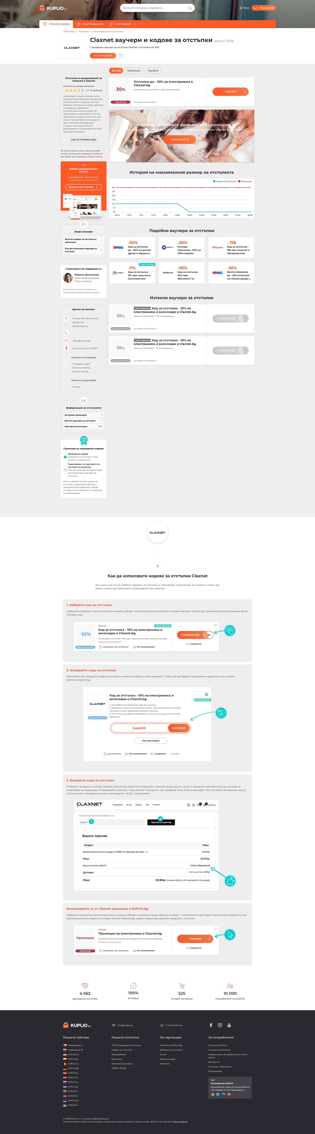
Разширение (215, 1071)
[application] (181, 198)
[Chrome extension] (213, 1094)
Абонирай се (179, 139)
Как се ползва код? (83, 139)
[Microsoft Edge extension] (224, 1094)
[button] (224, 181)
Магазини (84, 31)
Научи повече (95, 156)
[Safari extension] (218, 1094)
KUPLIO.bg (68, 31)
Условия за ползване (145, 102)
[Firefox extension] (229, 1094)
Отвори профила (83, 281)
